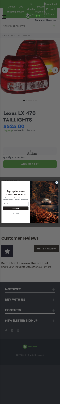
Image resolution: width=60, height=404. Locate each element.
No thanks (16, 213)
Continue (15, 208)
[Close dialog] (56, 182)
